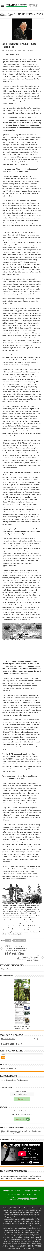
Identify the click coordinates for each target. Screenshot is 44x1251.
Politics (10, 14)
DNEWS (8, 940)
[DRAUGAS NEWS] (22, 5)
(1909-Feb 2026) (11, 1044)
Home (4, 14)
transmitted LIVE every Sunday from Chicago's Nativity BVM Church (21, 1132)
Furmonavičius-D (19, 940)
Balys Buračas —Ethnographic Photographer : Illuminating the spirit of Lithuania (28, 958)
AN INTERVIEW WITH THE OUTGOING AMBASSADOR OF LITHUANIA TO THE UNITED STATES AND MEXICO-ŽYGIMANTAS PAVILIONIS (16, 950)
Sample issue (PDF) (22, 1028)
